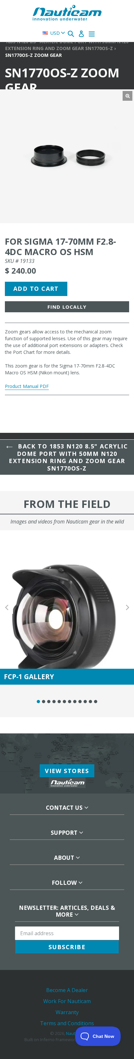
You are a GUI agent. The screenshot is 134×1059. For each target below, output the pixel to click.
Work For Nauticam (67, 1001)
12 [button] (95, 701)
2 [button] (43, 701)
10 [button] (85, 701)
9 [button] (80, 701)
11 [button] (90, 701)
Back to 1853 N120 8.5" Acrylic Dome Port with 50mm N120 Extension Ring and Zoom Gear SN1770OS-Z (68, 457)
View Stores (67, 771)
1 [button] (38, 701)
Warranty (67, 1012)
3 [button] (48, 701)
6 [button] (64, 701)
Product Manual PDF (27, 386)
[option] (67, 607)
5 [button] (59, 701)
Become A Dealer (67, 990)
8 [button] (74, 701)
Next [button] (127, 607)
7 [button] (69, 701)
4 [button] (54, 701)
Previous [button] (6, 607)
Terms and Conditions (67, 1023)
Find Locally (67, 306)
